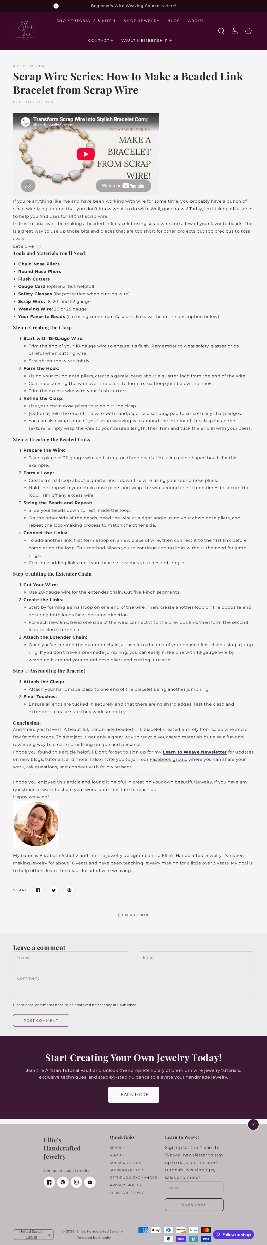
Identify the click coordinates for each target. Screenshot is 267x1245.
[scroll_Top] (253, 1124)
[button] (86, 21)
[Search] (221, 30)
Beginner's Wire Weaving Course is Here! (133, 5)
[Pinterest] (69, 890)
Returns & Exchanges (133, 1177)
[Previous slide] (56, 6)
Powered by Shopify (94, 1238)
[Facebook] (38, 890)
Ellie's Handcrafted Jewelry (99, 1231)
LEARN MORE (133, 1094)
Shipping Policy (127, 1170)
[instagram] (76, 1182)
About (116, 1155)
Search (118, 1148)
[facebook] (49, 1182)
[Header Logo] (29, 30)
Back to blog (136, 915)
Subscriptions (125, 1163)
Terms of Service (128, 1193)
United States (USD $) (30, 1234)
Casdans (124, 316)
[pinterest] (63, 1182)
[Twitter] (53, 890)
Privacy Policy (126, 1185)
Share (20, 890)
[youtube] (90, 1182)
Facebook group (168, 759)
